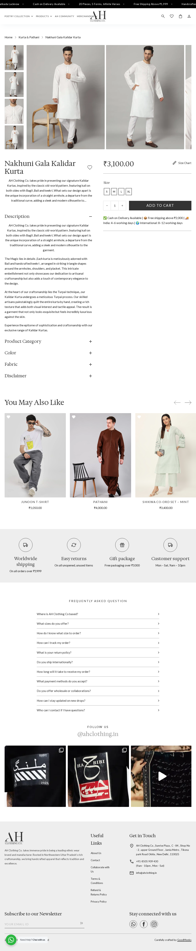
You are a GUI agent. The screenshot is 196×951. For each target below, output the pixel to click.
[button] (49, 216)
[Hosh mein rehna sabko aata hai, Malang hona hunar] (35, 776)
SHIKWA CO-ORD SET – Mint (166, 502)
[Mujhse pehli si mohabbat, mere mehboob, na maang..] (161, 776)
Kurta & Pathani (29, 37)
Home (8, 37)
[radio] (107, 191)
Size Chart (184, 163)
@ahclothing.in (98, 734)
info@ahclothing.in (146, 872)
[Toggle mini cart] (180, 16)
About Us (96, 853)
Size (107, 183)
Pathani (100, 502)
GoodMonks (184, 939)
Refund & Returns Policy (99, 892)
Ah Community (64, 16)
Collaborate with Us (100, 869)
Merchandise (85, 16)
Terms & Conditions (97, 881)
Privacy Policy (99, 901)
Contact (95, 860)
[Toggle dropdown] (32, 16)
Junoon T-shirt (35, 502)
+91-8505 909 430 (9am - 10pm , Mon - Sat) (150, 863)
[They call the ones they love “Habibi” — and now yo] (98, 776)
